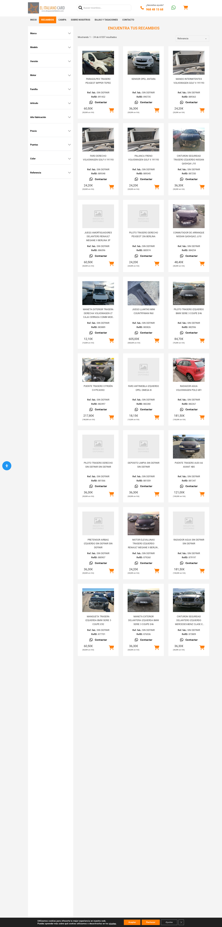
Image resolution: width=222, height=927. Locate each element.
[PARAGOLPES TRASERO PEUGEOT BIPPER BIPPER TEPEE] (98, 63)
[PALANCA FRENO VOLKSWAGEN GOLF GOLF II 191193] (143, 140)
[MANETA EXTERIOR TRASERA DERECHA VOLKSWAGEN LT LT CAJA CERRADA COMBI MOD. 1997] (98, 293)
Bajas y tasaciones (106, 19)
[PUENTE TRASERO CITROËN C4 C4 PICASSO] (98, 370)
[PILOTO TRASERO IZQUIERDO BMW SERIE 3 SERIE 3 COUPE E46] (189, 293)
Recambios (47, 19)
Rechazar (150, 922)
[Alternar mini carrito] (185, 8)
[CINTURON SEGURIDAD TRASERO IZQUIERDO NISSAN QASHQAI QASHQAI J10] (189, 140)
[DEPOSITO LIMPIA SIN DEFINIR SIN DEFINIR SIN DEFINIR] (143, 446)
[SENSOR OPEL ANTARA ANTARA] (143, 63)
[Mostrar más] (69, 33)
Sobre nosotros (80, 19)
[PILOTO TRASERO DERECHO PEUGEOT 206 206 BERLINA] (143, 216)
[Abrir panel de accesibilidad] (6, 465)
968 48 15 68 (154, 9)
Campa (62, 19)
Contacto (128, 19)
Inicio (33, 19)
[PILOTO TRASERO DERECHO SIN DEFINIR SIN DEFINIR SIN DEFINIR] (98, 446)
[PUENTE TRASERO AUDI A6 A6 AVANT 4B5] (189, 447)
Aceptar (132, 922)
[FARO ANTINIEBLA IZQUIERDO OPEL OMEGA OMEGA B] (143, 370)
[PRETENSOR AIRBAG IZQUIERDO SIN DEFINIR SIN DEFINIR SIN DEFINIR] (98, 523)
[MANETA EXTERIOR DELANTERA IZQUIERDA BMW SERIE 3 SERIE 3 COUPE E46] (143, 600)
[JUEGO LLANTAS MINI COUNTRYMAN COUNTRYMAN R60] (143, 297)
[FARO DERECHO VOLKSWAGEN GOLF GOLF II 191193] (98, 140)
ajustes (112, 923)
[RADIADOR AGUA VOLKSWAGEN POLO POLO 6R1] (189, 370)
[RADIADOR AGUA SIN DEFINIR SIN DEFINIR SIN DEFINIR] (189, 523)
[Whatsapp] (173, 8)
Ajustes (169, 922)
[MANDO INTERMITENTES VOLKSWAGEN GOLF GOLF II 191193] (189, 63)
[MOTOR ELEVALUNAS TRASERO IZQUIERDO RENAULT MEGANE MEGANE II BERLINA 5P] (143, 523)
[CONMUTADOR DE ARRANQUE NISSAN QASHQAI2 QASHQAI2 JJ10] (189, 216)
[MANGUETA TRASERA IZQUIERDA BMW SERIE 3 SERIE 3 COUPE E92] (98, 600)
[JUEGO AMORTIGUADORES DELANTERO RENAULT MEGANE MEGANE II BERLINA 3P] (98, 216)
